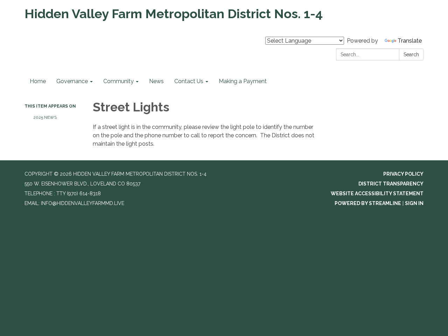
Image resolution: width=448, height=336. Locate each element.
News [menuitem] (156, 81)
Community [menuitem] (118, 81)
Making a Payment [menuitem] (243, 81)
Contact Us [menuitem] (188, 81)
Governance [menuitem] (72, 81)
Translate (410, 40)
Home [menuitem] (38, 81)
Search (411, 54)
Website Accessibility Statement (377, 193)
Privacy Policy (403, 174)
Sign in (414, 203)
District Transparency (391, 184)
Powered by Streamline (368, 203)
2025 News (45, 117)
